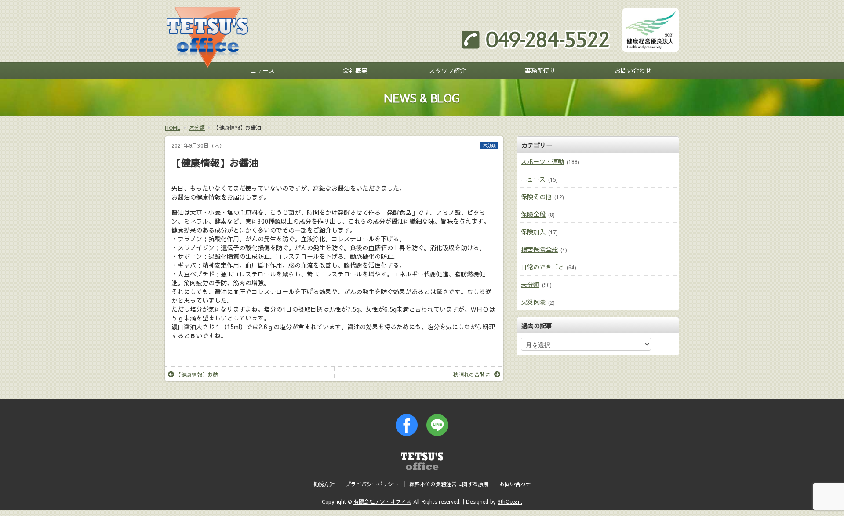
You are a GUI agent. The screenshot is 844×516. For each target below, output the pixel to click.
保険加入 (533, 231)
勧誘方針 (324, 483)
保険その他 (536, 196)
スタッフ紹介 (447, 70)
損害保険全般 (539, 249)
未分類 (489, 145)
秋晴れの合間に (471, 374)
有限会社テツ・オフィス (382, 501)
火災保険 (533, 302)
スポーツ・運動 (542, 161)
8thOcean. (510, 501)
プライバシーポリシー (372, 483)
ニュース (262, 70)
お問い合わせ (633, 70)
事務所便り (540, 70)
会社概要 (355, 70)
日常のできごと (542, 266)
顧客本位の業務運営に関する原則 (448, 483)
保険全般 (533, 214)
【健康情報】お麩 (197, 374)
